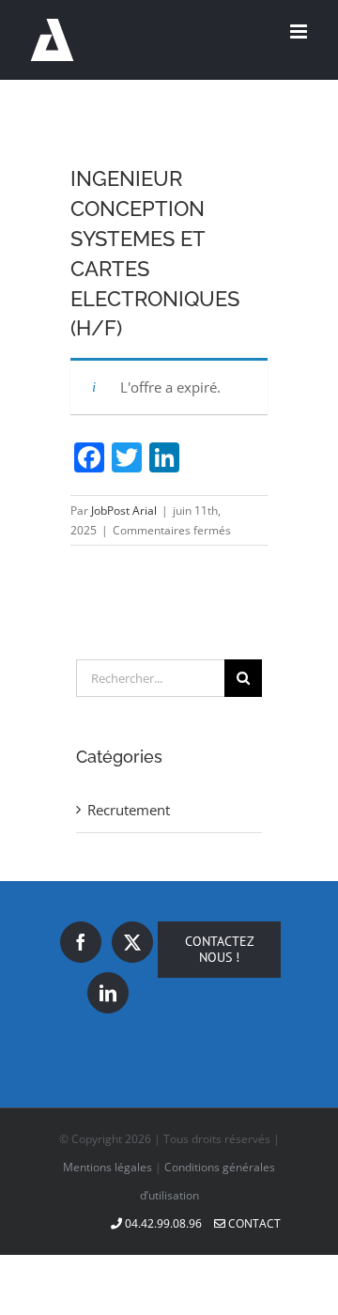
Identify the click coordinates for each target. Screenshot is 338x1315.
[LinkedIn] (108, 992)
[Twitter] (132, 942)
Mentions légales (107, 1167)
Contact (253, 1223)
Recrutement (128, 809)
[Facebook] (80, 942)
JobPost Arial (124, 510)
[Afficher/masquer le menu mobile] (300, 31)
